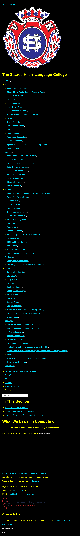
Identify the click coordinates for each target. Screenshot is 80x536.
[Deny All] (4, 532)
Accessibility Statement (29, 473)
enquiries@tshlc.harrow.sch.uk (21, 494)
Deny (8, 528)
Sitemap (43, 473)
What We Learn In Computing (17, 408)
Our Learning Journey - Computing (19, 411)
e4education (33, 481)
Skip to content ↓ (9, 4)
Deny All (11, 528)
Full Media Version (10, 473)
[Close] (2, 532)
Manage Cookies (47, 433)
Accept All (41, 433)
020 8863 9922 (18, 490)
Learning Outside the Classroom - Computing (24, 415)
